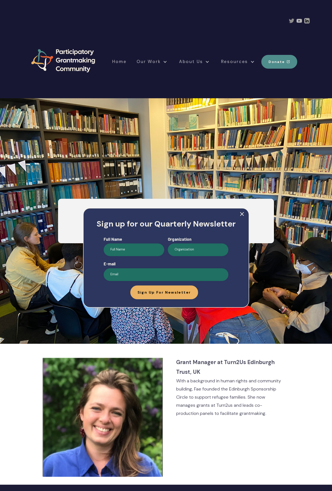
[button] (164, 292)
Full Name (113, 239)
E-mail (110, 263)
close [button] (242, 214)
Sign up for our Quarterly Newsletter (166, 224)
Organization (180, 239)
